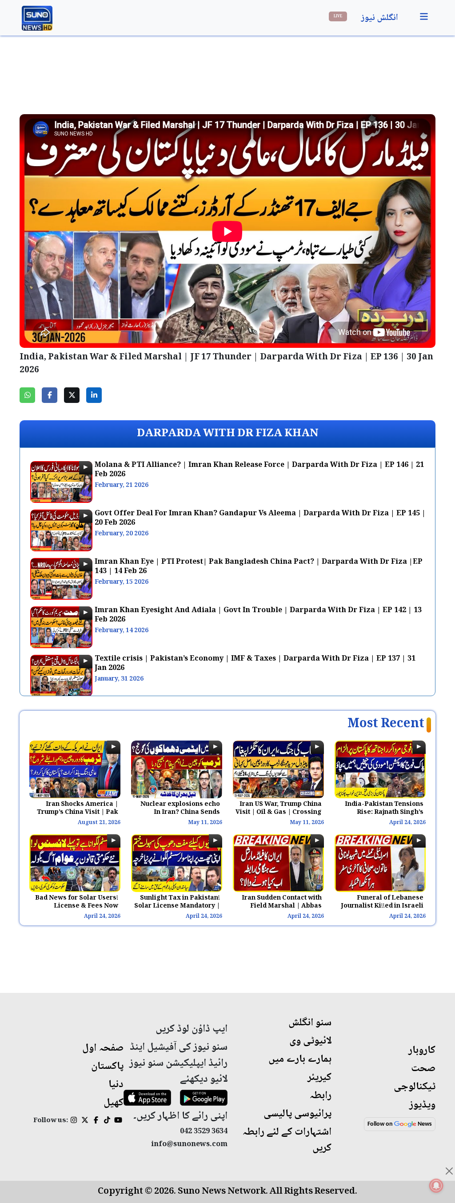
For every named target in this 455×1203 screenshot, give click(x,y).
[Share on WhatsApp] (27, 395)
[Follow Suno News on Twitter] (84, 1121)
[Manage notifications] (436, 1186)
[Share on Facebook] (49, 395)
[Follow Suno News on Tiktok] (106, 1121)
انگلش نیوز (379, 18)
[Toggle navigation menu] (423, 17)
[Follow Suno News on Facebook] (95, 1121)
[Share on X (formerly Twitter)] (72, 395)
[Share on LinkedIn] (94, 395)
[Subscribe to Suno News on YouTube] (118, 1121)
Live (338, 16)
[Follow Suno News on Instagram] (73, 1121)
